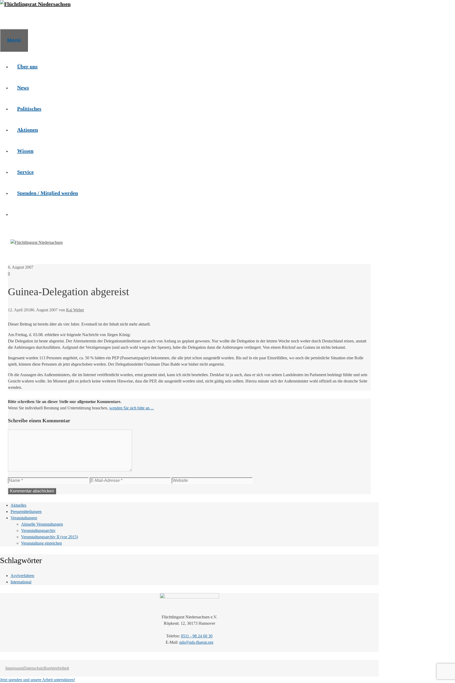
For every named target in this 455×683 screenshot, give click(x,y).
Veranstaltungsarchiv (38, 530)
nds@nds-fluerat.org (196, 642)
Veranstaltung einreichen (41, 543)
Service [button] (25, 172)
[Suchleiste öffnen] (6, 18)
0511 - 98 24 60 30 (196, 636)
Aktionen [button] (27, 130)
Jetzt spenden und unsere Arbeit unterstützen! (37, 679)
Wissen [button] (25, 151)
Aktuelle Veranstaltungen (42, 524)
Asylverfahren (22, 575)
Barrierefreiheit (56, 668)
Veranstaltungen (24, 518)
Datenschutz (33, 668)
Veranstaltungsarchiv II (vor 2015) (49, 537)
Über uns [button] (27, 66)
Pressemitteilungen (26, 511)
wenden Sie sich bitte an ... (131, 408)
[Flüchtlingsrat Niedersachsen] (35, 4)
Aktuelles (18, 505)
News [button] (23, 87)
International (21, 582)
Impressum (14, 668)
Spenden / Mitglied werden (47, 193)
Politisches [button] (29, 109)
